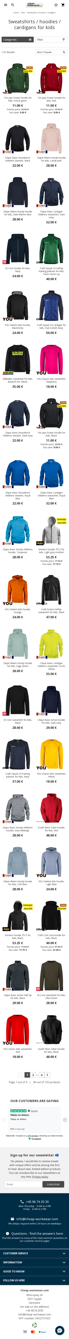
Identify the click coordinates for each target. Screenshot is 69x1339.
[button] (59, 1330)
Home (16, 12)
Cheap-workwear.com (34, 1290)
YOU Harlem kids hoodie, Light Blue (51, 883)
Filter (40, 39)
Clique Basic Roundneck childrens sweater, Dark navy (18, 434)
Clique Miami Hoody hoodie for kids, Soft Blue (17, 883)
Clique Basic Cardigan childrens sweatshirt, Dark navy (51, 214)
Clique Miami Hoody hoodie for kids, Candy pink (51, 159)
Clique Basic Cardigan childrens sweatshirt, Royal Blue (51, 495)
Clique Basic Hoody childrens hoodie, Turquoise (18, 551)
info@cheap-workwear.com (37, 1219)
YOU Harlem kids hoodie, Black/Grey (18, 326)
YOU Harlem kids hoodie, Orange (18, 611)
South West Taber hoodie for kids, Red (51, 829)
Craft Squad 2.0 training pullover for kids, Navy (18, 775)
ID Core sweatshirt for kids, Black (18, 721)
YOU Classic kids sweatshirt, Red (17, 1050)
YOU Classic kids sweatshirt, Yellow (51, 775)
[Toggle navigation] (5, 4)
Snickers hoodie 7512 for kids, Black (18, 937)
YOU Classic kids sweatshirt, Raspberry (51, 380)
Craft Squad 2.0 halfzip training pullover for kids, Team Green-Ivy (51, 271)
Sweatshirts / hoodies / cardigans (41, 12)
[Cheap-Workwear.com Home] (34, 4)
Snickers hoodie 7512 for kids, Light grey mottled (51, 551)
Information (12, 1262)
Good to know (13, 1271)
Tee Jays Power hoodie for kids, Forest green (18, 99)
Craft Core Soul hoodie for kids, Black (51, 937)
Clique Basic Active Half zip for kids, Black (18, 997)
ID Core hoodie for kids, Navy (17, 270)
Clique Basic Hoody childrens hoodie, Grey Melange (18, 829)
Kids (23, 12)
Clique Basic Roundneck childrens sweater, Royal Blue (17, 495)
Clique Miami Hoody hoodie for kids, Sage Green (17, 665)
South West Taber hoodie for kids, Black (51, 1050)
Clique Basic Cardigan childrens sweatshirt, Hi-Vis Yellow (51, 666)
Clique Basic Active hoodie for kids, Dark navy (51, 721)
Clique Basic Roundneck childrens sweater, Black (17, 159)
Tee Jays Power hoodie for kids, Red (51, 99)
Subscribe (53, 1184)
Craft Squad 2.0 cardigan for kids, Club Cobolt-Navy (51, 326)
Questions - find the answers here (37, 1234)
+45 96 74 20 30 (37, 1202)
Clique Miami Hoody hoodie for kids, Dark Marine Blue (17, 213)
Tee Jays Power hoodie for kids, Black (51, 434)
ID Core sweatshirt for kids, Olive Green (51, 997)
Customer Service (15, 1253)
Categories (10, 39)
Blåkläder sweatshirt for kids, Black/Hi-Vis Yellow (18, 380)
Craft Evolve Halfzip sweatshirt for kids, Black (51, 611)
